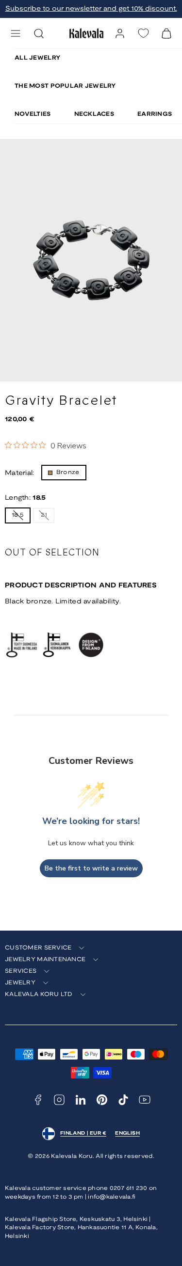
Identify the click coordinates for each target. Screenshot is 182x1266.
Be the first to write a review (91, 868)
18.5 (21, 517)
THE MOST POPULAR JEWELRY (65, 86)
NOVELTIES (33, 114)
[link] (120, 33)
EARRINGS (154, 114)
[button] (15, 33)
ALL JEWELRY (37, 58)
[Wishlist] (143, 33)
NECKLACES (94, 114)
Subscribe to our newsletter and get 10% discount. (91, 9)
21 (47, 517)
